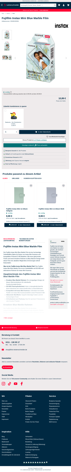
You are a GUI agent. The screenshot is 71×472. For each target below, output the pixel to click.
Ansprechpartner (7, 406)
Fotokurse (5, 439)
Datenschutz (5, 414)
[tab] (9, 239)
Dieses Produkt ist (35, 140)
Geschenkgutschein (8, 449)
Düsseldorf (28, 403)
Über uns (4, 401)
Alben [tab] (5, 178)
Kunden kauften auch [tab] (32, 178)
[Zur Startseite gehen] (11, 5)
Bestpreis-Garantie (9, 327)
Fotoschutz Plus (54, 411)
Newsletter (5, 409)
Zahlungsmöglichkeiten (32, 449)
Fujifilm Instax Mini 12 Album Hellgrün (17, 210)
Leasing (27, 452)
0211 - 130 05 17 (13, 342)
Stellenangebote (7, 403)
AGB (3, 416)
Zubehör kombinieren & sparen (14, 106)
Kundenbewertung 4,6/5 (43, 0)
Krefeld (27, 419)
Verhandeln (28, 436)
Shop (3, 13)
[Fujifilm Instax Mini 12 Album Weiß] (52, 194)
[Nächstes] (66, 58)
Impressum (5, 419)
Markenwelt (5, 442)
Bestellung (28, 442)
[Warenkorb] (68, 5)
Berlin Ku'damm (30, 409)
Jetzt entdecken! (44, 10)
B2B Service (53, 422)
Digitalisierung (53, 419)
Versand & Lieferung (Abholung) (35, 444)
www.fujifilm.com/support (57, 304)
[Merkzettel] (59, 5)
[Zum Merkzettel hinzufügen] (31, 185)
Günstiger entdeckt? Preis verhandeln (34, 145)
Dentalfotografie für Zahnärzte (11, 455)
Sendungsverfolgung (31, 447)
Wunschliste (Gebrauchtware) (34, 439)
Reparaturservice (54, 406)
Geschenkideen (6, 452)
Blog (3, 436)
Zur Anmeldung (7, 367)
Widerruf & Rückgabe (32, 457)
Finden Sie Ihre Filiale (32, 422)
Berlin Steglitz (29, 411)
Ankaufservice (53, 409)
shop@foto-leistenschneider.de (16, 350)
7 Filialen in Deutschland (28, 0)
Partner (4, 411)
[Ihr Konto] (63, 5)
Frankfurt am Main (30, 414)
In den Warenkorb (44, 132)
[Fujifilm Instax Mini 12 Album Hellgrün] (19, 194)
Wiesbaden (28, 416)
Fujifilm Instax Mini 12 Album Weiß (51, 209)
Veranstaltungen (7, 444)
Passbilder (52, 414)
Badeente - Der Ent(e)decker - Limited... (13, 123)
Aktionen (4, 447)
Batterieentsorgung (31, 455)
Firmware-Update (54, 416)
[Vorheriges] (15, 58)
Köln (26, 406)
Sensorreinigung (54, 403)
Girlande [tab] (15, 178)
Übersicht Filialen (30, 401)
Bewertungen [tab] (24, 240)
